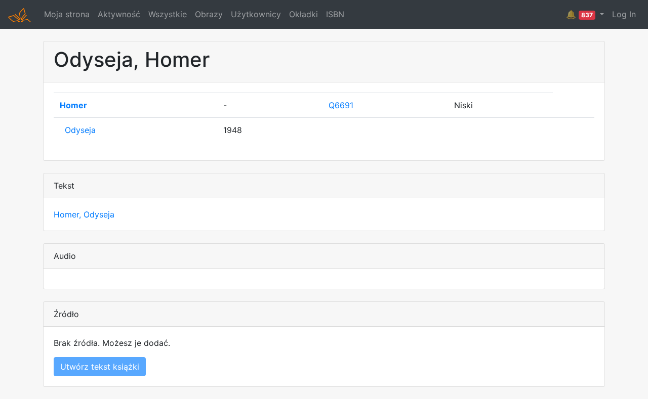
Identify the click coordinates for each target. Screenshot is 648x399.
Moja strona (67, 14)
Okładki (303, 14)
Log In (624, 14)
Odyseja (80, 130)
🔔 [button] (579, 14)
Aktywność (119, 14)
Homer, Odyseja (84, 214)
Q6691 (341, 105)
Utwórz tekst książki (99, 367)
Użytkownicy (256, 14)
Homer (73, 105)
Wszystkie (167, 14)
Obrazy (209, 14)
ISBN (335, 14)
